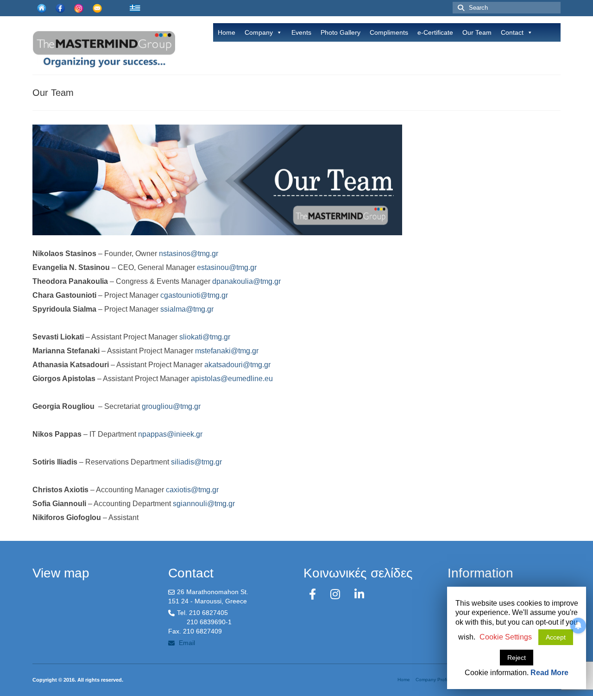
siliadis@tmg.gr (196, 462)
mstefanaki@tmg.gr (227, 351)
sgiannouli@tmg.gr (204, 504)
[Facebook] (314, 594)
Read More (549, 673)
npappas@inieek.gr (170, 434)
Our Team (477, 32)
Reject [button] (516, 657)
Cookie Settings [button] (505, 637)
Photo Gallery (340, 32)
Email (186, 642)
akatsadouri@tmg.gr (237, 365)
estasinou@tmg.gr (227, 267)
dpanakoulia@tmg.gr (246, 281)
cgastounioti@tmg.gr (194, 295)
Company (259, 32)
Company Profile (433, 679)
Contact (512, 32)
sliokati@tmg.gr (204, 337)
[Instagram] (336, 594)
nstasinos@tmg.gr (188, 253)
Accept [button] (556, 637)
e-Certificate (435, 32)
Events (301, 32)
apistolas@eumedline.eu (232, 378)
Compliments (389, 32)
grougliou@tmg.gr (171, 406)
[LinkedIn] (359, 594)
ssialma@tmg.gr (187, 309)
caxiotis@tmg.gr (192, 490)
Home (226, 32)
